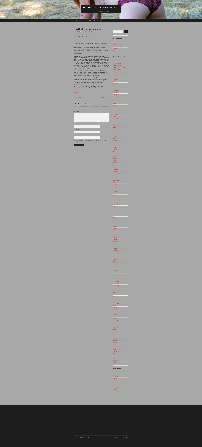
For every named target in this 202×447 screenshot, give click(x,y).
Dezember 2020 (116, 226)
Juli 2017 (115, 307)
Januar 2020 (115, 250)
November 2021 (116, 202)
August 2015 (115, 358)
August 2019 (115, 261)
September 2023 (116, 153)
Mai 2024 (115, 136)
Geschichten (115, 380)
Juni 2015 (115, 362)
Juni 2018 (115, 292)
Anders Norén (121, 437)
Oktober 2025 (115, 98)
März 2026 (115, 87)
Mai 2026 (115, 83)
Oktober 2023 (115, 151)
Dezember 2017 (116, 300)
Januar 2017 (115, 320)
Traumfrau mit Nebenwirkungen (101, 8)
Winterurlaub (120, 59)
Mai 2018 (115, 294)
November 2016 (116, 325)
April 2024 (115, 138)
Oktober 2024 (115, 125)
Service (114, 385)
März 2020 (115, 246)
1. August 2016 (77, 31)
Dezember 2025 (116, 94)
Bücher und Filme (116, 374)
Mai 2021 (115, 215)
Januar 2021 (115, 224)
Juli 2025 (115, 105)
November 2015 (116, 351)
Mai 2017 (115, 311)
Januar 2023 (115, 171)
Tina (82, 31)
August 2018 (115, 287)
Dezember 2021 (116, 199)
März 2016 (115, 342)
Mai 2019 (115, 268)
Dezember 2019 (116, 252)
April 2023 (115, 164)
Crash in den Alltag (78, 97)
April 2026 (115, 85)
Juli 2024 (115, 131)
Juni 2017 (115, 309)
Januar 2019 (115, 276)
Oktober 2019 (115, 257)
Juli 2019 (115, 263)
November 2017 (116, 303)
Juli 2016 (115, 333)
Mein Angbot (89, 20)
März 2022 (115, 193)
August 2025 (115, 103)
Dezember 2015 (116, 349)
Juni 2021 (115, 213)
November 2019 (116, 254)
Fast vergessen (121, 65)
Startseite (76, 20)
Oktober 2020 (115, 230)
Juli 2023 (115, 158)
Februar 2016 (115, 344)
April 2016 (115, 340)
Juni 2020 (115, 239)
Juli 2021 (115, 210)
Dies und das (115, 376)
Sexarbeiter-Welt (116, 387)
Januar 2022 (115, 197)
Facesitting (115, 48)
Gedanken (115, 378)
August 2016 (115, 331)
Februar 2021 (115, 221)
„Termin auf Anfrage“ (117, 41)
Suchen (114, 29)
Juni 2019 (115, 265)
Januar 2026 (115, 92)
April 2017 (115, 314)
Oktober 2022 (115, 177)
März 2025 (115, 114)
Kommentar (76, 111)
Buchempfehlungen (98, 20)
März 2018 (115, 296)
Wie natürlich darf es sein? (122, 67)
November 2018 (116, 281)
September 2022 (116, 180)
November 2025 (116, 96)
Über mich (82, 20)
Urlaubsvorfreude (121, 69)
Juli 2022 (115, 184)
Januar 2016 (115, 347)
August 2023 (115, 156)
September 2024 (116, 127)
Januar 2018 (115, 298)
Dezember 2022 (116, 173)
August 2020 (115, 235)
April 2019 (115, 270)
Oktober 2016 (115, 327)
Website (75, 134)
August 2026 (115, 79)
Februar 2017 (115, 318)
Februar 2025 (115, 116)
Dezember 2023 (116, 147)
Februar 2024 (115, 142)
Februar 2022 (115, 195)
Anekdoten (115, 371)
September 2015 (116, 355)
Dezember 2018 (116, 279)
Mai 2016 (115, 338)
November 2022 (116, 175)
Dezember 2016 (116, 322)
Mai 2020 (115, 241)
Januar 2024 (115, 145)
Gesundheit (115, 382)
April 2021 (115, 217)
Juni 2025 (115, 107)
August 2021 (115, 208)
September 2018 (116, 285)
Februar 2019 (115, 274)
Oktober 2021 (115, 204)
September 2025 (116, 101)
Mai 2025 (115, 109)
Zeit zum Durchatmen (105, 97)
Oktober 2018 (115, 283)
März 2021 (115, 219)
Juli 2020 (115, 237)
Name (75, 124)
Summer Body (115, 44)
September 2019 (116, 259)
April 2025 (115, 112)
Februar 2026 (115, 90)
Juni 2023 (115, 160)
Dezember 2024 (116, 120)
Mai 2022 (115, 188)
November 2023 (116, 149)
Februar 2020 (115, 248)
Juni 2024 (115, 134)
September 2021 (116, 206)
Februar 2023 (115, 169)
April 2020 (115, 243)
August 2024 (115, 129)
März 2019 (115, 272)
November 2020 (116, 228)
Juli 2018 (115, 289)
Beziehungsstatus (116, 50)
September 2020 (116, 232)
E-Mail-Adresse (77, 129)
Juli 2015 (115, 360)
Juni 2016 (115, 336)
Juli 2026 (115, 81)
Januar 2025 (115, 118)
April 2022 (115, 191)
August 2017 (115, 305)
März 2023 (115, 166)
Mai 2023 (115, 162)
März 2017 (115, 316)
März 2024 (115, 140)
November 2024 (116, 123)
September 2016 (116, 329)
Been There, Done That (117, 46)
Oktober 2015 (115, 353)
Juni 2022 (115, 186)
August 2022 (115, 182)
